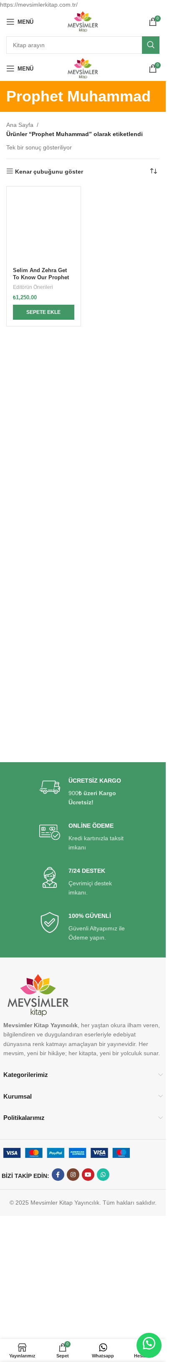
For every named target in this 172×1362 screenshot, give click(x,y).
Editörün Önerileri (33, 287)
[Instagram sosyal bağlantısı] (73, 1174)
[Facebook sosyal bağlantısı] (58, 1174)
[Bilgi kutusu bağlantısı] (83, 792)
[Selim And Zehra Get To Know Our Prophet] (44, 224)
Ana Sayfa (19, 124)
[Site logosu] (83, 21)
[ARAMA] (150, 45)
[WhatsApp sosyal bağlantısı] (103, 1174)
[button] (43, 312)
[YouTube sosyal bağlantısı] (88, 1174)
